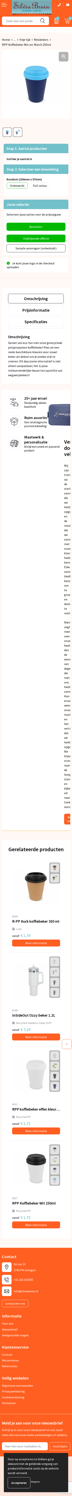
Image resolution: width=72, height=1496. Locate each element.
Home (6, 40)
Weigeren (35, 1481)
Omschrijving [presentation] (36, 298)
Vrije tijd (24, 40)
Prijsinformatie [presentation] (36, 310)
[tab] (36, 298)
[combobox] (19, 21)
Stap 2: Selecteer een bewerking (33, 169)
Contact (7, 1355)
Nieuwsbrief (10, 1329)
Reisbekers (41, 40)
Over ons (7, 1323)
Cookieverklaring (13, 1397)
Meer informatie (36, 943)
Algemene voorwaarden (17, 1385)
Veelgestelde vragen (15, 1335)
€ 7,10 (21, 1029)
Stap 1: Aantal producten (27, 148)
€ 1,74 (21, 935)
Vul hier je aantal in (19, 159)
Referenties (9, 1366)
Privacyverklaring (13, 1391)
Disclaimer (9, 1403)
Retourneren (10, 1360)
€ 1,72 (21, 1123)
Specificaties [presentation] (36, 321)
